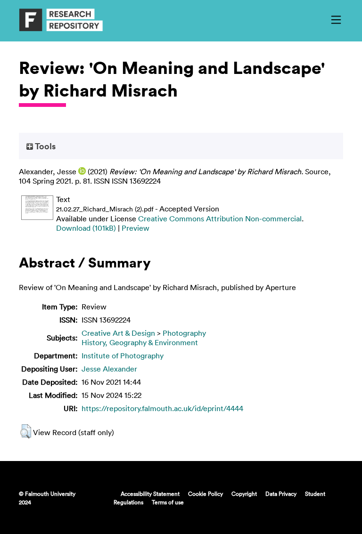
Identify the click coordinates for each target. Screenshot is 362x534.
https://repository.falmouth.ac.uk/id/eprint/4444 (162, 408)
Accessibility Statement (150, 493)
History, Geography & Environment (140, 342)
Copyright (244, 493)
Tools (44, 146)
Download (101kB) (86, 228)
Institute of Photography (123, 355)
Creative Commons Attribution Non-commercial (220, 218)
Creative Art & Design (118, 333)
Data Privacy (280, 493)
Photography (184, 333)
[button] (25, 431)
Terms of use (168, 502)
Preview (135, 228)
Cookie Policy (205, 493)
